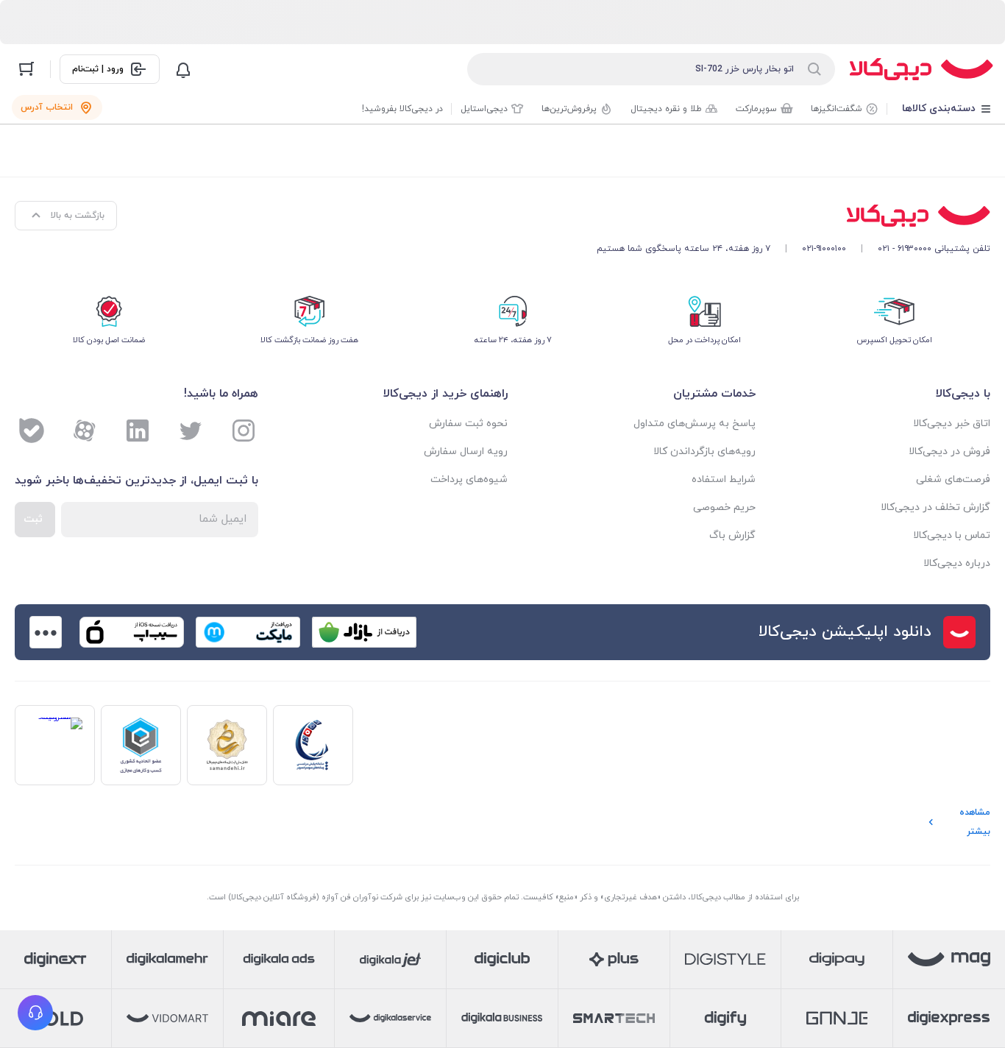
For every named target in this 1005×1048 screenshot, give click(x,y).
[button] (35, 1012)
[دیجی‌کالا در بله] (31, 430)
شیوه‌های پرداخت (469, 479)
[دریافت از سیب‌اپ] (131, 632)
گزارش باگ (732, 535)
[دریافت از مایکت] (248, 632)
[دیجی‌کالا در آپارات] (84, 430)
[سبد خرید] (26, 69)
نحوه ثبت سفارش (468, 424)
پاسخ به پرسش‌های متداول (694, 424)
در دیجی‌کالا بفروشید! (402, 109)
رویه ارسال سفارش (466, 451)
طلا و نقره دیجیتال (666, 109)
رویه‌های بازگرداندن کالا (704, 451)
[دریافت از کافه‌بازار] (364, 632)
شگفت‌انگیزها (836, 109)
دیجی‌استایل (484, 109)
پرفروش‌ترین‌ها (569, 109)
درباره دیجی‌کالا (956, 563)
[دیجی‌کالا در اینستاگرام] (243, 430)
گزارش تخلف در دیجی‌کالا (935, 507)
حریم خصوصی (724, 507)
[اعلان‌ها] (183, 69)
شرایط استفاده (723, 479)
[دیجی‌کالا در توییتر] (190, 430)
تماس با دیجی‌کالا (951, 535)
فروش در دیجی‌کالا (949, 451)
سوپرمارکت (756, 109)
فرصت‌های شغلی (953, 479)
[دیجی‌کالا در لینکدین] (137, 430)
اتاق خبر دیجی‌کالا (951, 424)
